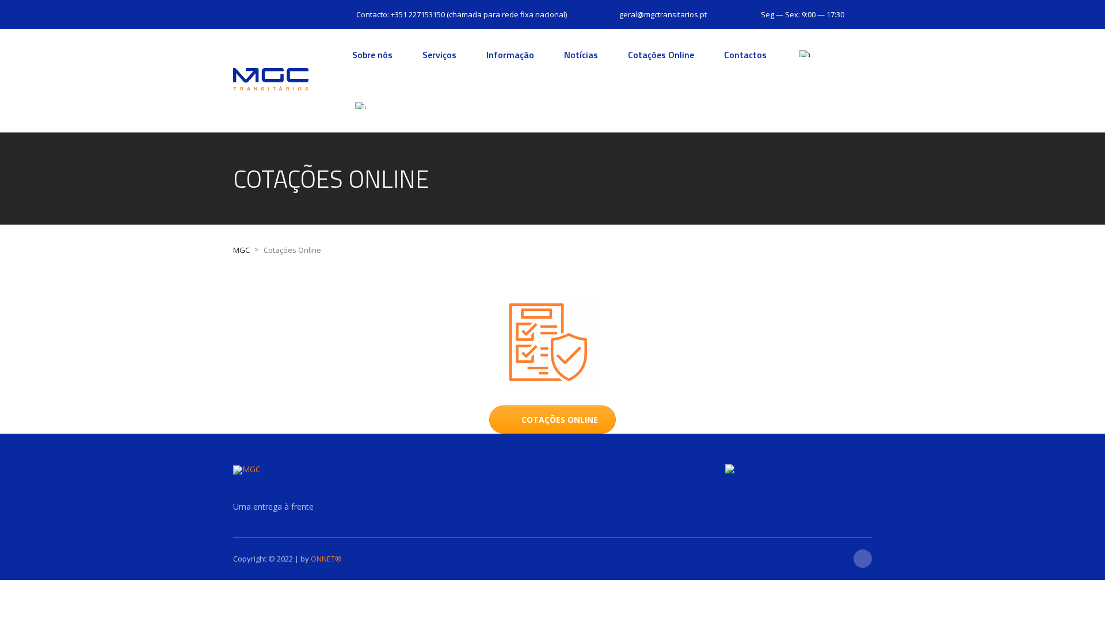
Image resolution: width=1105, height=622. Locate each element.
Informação (510, 55)
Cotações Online (661, 55)
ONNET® (326, 558)
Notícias (581, 55)
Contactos (745, 55)
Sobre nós (372, 55)
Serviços (439, 55)
